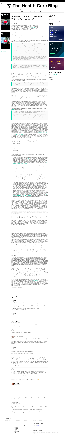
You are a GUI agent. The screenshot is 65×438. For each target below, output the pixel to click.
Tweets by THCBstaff (3, 51)
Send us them (45, 428)
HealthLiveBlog (16, 321)
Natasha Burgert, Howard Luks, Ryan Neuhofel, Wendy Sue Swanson (30, 195)
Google (24, 94)
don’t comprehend (35, 280)
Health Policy (23, 11)
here (28, 158)
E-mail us (38, 425)
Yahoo (13, 96)
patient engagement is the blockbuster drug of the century (25, 210)
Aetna (15, 33)
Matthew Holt (55, 74)
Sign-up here (29, 430)
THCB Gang (42, 11)
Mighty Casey (16, 383)
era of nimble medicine (19, 134)
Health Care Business (36, 11)
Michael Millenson (17, 329)
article (27, 35)
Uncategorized (14, 14)
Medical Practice (29, 11)
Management (33, 27)
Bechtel (45, 65)
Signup (50, 84)
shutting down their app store (42, 132)
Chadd (15, 300)
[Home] (32, 5)
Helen (15, 313)
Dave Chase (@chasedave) (18, 336)
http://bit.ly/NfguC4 (44, 377)
